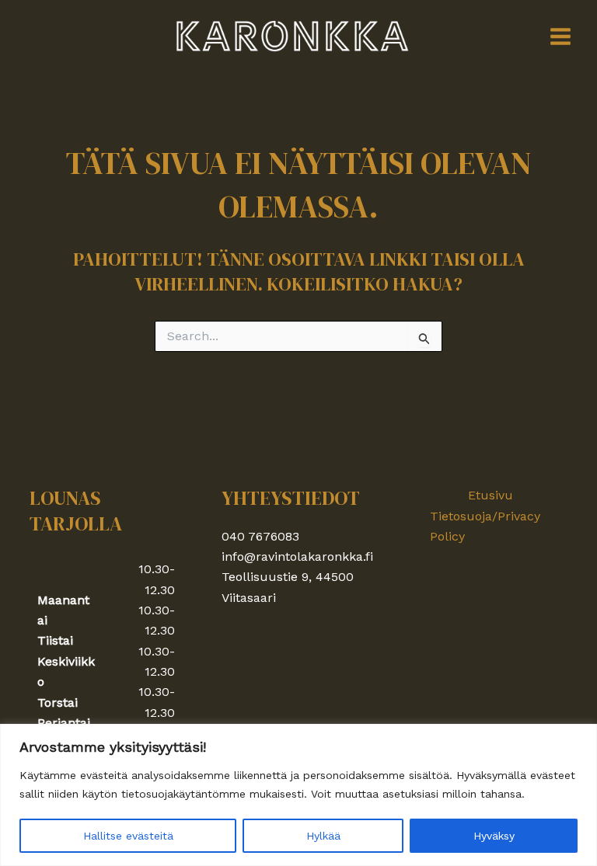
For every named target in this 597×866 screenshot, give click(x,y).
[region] (298, 795)
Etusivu (490, 495)
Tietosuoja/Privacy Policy (485, 526)
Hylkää (323, 835)
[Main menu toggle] (560, 36)
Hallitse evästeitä (128, 835)
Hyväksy (494, 835)
